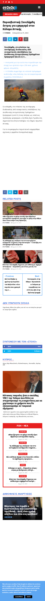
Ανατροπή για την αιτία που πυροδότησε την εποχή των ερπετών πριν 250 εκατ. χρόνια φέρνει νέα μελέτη (23, 65)
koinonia (23, 431)
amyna (23, 465)
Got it (28, 597)
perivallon (23, 454)
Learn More (19, 597)
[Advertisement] (22, 164)
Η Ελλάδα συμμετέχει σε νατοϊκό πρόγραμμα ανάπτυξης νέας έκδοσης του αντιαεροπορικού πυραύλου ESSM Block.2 (23, 74)
